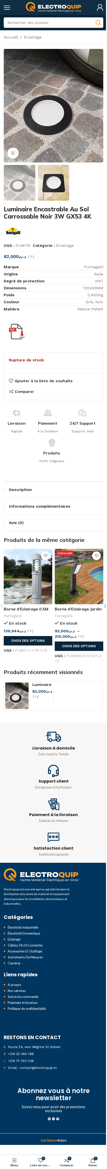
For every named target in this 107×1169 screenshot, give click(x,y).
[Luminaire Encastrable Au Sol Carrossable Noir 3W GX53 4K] (17, 695)
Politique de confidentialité (27, 1009)
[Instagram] (53, 1118)
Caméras (14, 963)
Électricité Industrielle (23, 927)
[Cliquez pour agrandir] (13, 153)
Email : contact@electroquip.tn (32, 1068)
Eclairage (33, 37)
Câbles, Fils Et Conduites (25, 945)
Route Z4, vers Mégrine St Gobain (34, 1047)
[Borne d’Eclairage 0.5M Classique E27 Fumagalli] (28, 576)
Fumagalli (12, 616)
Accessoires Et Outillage (25, 951)
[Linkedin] (57, 1118)
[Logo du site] (53, 7)
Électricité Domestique (24, 933)
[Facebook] (49, 1118)
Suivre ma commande (23, 997)
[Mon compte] (100, 7)
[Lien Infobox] (53, 743)
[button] (9, 106)
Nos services (17, 991)
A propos (14, 985)
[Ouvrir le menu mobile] (7, 7)
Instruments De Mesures (25, 957)
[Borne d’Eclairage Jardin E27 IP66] (79, 576)
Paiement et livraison (23, 1003)
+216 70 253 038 (21, 1061)
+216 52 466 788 (21, 1054)
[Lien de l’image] (41, 875)
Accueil (11, 37)
